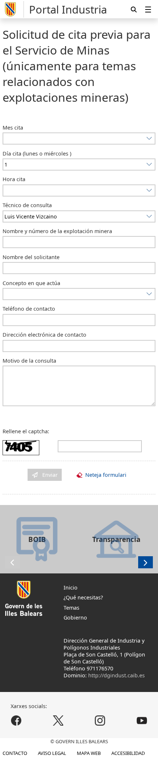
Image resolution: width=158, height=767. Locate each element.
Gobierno (75, 617)
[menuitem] (148, 9)
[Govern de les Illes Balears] (13, 9)
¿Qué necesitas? (83, 597)
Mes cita (13, 127)
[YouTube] (141, 720)
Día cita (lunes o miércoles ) (37, 153)
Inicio (71, 587)
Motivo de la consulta (29, 360)
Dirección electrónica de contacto (44, 334)
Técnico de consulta (27, 205)
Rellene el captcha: (26, 431)
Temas (71, 607)
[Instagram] (99, 720)
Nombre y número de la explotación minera (57, 231)
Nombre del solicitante (31, 257)
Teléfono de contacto (29, 308)
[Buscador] (133, 9)
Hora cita (14, 179)
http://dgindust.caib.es (116, 675)
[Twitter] (58, 720)
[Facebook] (16, 720)
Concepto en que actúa (31, 283)
